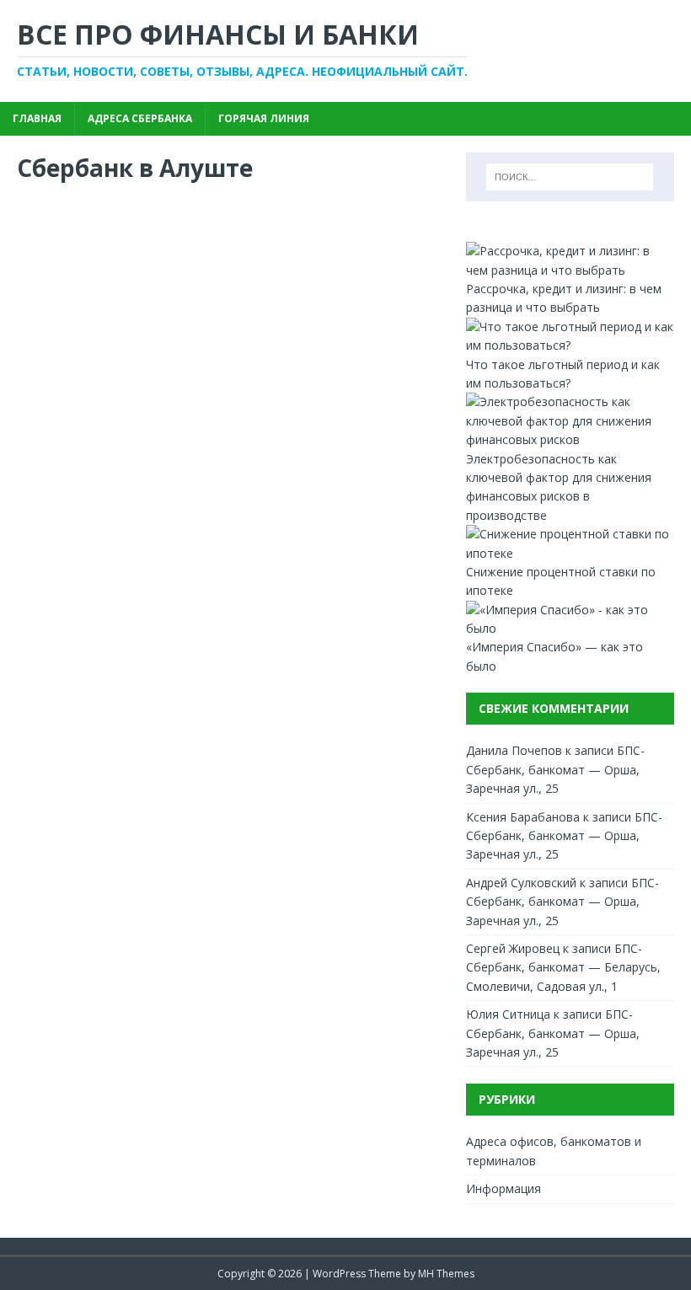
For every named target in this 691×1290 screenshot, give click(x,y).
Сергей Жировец (513, 948)
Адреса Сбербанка (140, 118)
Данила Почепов (514, 750)
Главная (37, 118)
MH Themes (446, 1273)
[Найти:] (569, 177)
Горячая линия (263, 118)
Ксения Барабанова (523, 817)
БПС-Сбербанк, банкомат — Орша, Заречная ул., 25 (555, 769)
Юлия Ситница (508, 1014)
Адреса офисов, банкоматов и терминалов (553, 1150)
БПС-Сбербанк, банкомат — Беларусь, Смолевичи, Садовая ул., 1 (563, 967)
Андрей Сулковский (521, 883)
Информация (503, 1188)
